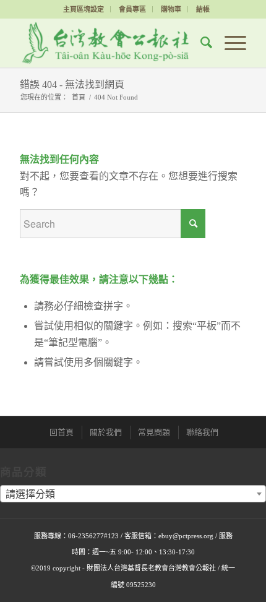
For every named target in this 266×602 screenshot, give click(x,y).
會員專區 (132, 9)
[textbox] (133, 494)
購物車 (171, 9)
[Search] (200, 42)
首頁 (78, 97)
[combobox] (133, 493)
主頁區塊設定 (83, 9)
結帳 (203, 9)
